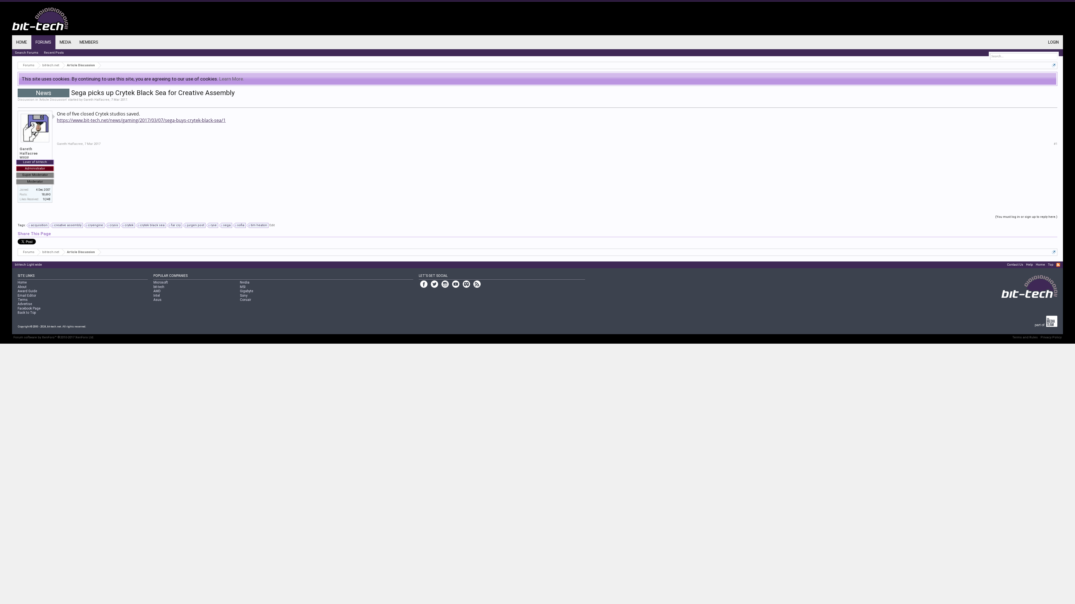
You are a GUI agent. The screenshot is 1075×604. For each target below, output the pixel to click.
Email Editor (27, 296)
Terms (23, 300)
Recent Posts (54, 53)
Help (1029, 264)
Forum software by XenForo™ (53, 337)
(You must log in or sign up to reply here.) (1026, 217)
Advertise (25, 304)
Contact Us (1015, 264)
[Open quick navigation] (1054, 65)
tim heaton (259, 225)
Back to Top (27, 313)
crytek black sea (152, 225)
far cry (176, 225)
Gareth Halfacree (96, 100)
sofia (240, 225)
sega (227, 225)
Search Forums (26, 53)
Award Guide (27, 291)
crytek (129, 225)
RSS (1058, 265)
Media (65, 42)
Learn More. (231, 79)
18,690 (45, 194)
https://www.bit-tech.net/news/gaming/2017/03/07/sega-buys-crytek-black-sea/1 (141, 120)
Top (1050, 264)
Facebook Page (29, 308)
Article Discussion (52, 100)
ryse (214, 225)
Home (21, 42)
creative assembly (67, 225)
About (22, 287)
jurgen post (195, 225)
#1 (1055, 144)
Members (89, 42)
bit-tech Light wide (28, 264)
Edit (272, 225)
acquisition (39, 225)
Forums (43, 42)
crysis (113, 225)
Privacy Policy (1051, 337)
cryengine (95, 225)
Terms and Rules (1025, 337)
